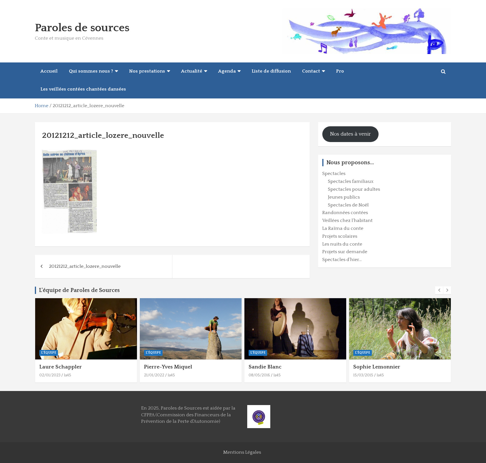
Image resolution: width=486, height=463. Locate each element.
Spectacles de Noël (348, 205)
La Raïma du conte (342, 228)
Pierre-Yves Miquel (168, 367)
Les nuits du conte (342, 244)
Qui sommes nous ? (91, 71)
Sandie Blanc (265, 367)
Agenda (227, 71)
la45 (67, 375)
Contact (311, 71)
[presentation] (439, 290)
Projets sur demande (344, 251)
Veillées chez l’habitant (347, 220)
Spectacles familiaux (351, 181)
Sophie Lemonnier (376, 367)
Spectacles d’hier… (342, 259)
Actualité (191, 71)
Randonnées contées (345, 212)
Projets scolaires (339, 236)
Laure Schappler (60, 367)
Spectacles (333, 173)
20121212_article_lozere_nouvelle (85, 266)
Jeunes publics (344, 197)
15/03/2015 (363, 375)
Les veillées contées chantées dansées (83, 89)
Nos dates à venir (350, 134)
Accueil (49, 71)
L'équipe (48, 352)
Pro (340, 71)
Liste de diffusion (271, 71)
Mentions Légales (242, 452)
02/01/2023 (49, 375)
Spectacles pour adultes (354, 189)
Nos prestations (147, 71)
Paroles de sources (82, 28)
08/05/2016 (259, 375)
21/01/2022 (154, 375)
